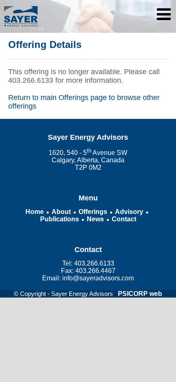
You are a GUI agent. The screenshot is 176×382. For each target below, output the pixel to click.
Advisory (129, 211)
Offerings (93, 211)
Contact (124, 219)
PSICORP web (140, 293)
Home (34, 211)
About (61, 211)
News (95, 219)
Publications (59, 219)
